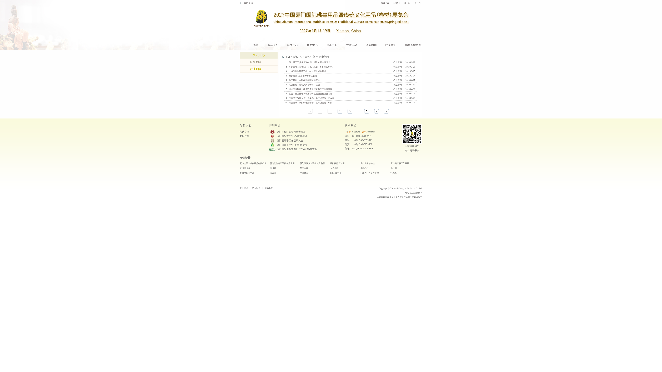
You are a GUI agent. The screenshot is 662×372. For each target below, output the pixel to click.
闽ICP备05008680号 (413, 193)
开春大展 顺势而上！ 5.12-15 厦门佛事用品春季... (311, 67)
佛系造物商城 (413, 45)
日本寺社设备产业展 (369, 173)
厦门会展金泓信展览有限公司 (253, 163)
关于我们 (244, 188)
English (396, 3)
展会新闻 (255, 61)
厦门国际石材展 (337, 163)
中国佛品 (304, 173)
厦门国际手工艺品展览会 (290, 140)
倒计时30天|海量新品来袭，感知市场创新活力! (310, 62)
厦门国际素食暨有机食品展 (312, 163)
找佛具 (393, 173)
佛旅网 (393, 168)
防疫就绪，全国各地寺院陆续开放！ (305, 80)
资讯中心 (331, 45)
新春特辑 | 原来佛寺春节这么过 (303, 76)
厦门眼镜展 (245, 168)
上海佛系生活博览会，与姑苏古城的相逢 (307, 71)
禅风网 (273, 173)
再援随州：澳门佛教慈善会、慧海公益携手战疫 (310, 102)
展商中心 (292, 45)
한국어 (417, 3)
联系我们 (390, 45)
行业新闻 (255, 69)
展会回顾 (371, 45)
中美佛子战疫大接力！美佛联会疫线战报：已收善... (312, 98)
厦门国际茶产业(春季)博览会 (292, 145)
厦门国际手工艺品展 (399, 163)
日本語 (407, 3)
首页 (256, 45)
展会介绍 (272, 45)
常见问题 (256, 188)
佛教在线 (364, 168)
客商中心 (312, 45)
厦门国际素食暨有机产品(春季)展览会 (297, 149)
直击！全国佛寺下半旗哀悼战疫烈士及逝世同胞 (310, 93)
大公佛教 (334, 168)
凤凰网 (273, 168)
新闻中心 (310, 56)
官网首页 (248, 2)
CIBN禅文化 (335, 173)
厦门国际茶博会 (367, 163)
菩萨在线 (304, 168)
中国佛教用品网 (247, 173)
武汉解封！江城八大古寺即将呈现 (304, 85)
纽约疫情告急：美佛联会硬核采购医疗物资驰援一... (312, 89)
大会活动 (351, 45)
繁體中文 (385, 3)
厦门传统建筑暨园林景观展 (291, 132)
